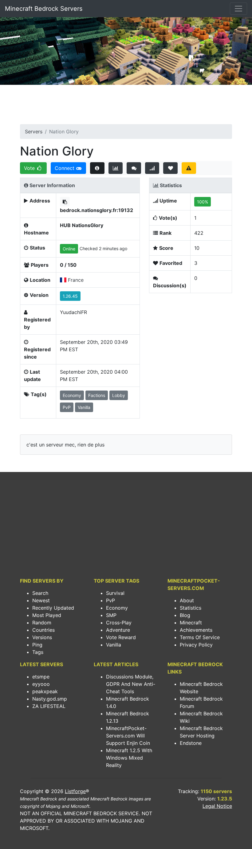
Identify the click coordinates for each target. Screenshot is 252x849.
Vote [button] (30, 168)
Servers (33, 131)
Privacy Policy (196, 645)
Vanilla (113, 645)
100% (202, 201)
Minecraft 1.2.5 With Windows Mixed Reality (129, 757)
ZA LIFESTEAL (48, 706)
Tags (37, 652)
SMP (111, 615)
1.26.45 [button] (70, 296)
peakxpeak (45, 691)
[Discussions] (134, 168)
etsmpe (40, 677)
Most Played (46, 615)
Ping (37, 645)
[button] (65, 201)
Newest (41, 600)
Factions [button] (96, 395)
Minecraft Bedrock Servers (43, 8)
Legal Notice (217, 806)
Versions (42, 637)
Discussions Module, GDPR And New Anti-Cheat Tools (130, 684)
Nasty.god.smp (49, 699)
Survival (115, 593)
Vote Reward (121, 637)
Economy (117, 608)
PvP (110, 600)
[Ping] (152, 168)
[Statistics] (115, 168)
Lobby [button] (118, 395)
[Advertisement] (126, 106)
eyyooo (41, 684)
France (76, 280)
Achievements (196, 630)
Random (41, 622)
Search (40, 593)
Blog (185, 615)
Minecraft (191, 622)
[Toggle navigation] (238, 8)
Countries (43, 630)
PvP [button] (67, 407)
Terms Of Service (200, 637)
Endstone (191, 743)
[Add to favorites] (170, 168)
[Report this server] (189, 168)
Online (69, 248)
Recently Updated (53, 608)
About (187, 600)
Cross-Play (119, 622)
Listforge (75, 791)
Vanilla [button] (84, 407)
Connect (65, 168)
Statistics (190, 608)
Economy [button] (72, 395)
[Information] (97, 168)
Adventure (118, 630)
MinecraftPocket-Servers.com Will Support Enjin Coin (128, 735)
